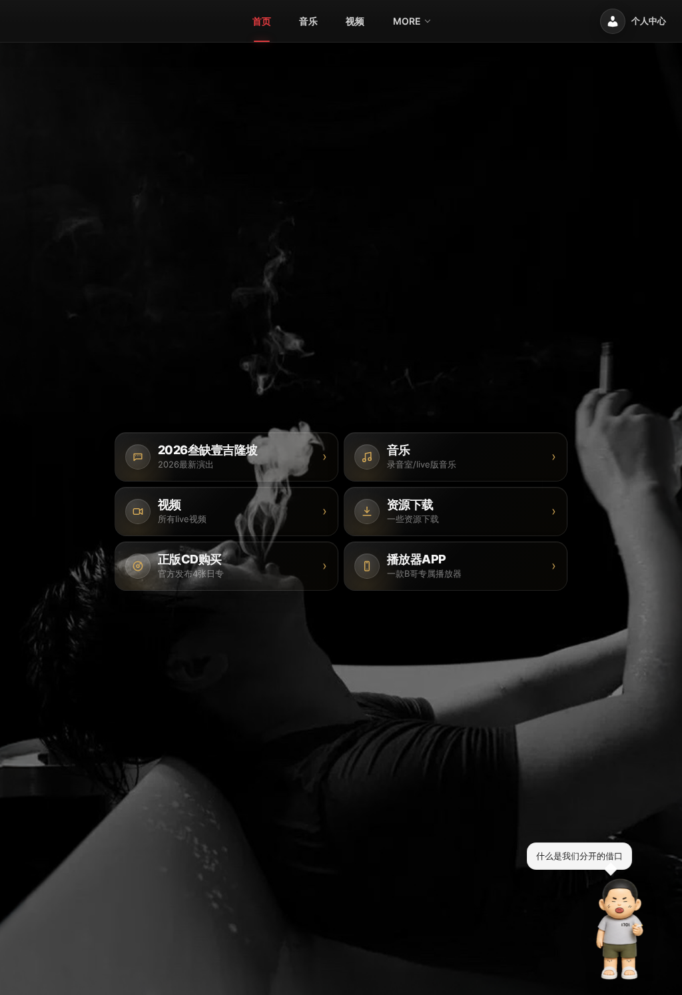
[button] (620, 929)
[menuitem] (261, 21)
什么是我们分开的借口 (579, 855)
